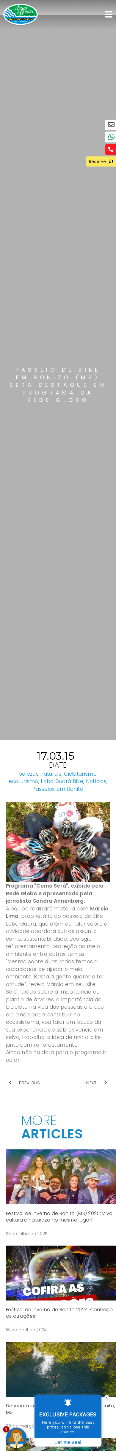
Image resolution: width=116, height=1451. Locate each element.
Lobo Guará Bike (62, 781)
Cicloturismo (80, 773)
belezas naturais (40, 773)
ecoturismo (23, 781)
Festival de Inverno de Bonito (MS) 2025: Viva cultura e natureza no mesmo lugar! (59, 1216)
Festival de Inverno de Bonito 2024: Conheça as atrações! (59, 1312)
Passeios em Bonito (57, 789)
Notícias (96, 781)
